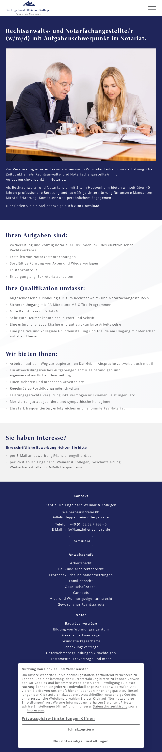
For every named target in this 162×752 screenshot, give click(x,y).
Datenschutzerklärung (110, 706)
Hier (9, 206)
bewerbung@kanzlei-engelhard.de (63, 455)
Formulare (81, 541)
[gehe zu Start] (28, 8)
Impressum (35, 710)
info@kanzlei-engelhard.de (87, 529)
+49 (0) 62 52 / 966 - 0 (88, 524)
